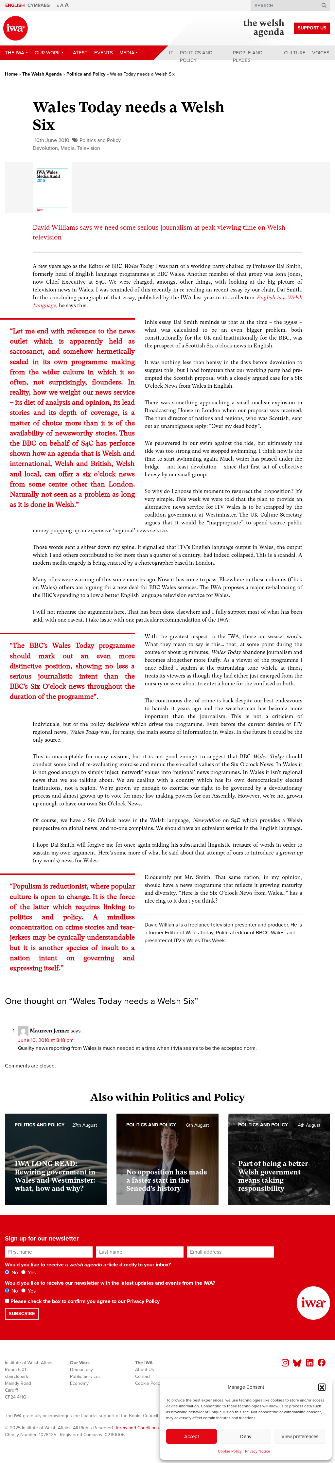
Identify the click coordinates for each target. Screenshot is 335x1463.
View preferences (299, 1436)
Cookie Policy (230, 1451)
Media (68, 148)
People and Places (248, 56)
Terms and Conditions (137, 1428)
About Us (144, 1369)
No (14, 1272)
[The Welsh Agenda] (263, 28)
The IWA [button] (14, 53)
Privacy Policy (143, 1301)
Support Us (312, 28)
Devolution (45, 148)
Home (11, 74)
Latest (79, 53)
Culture (295, 53)
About (165, 53)
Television (88, 148)
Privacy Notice (257, 1451)
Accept (191, 1436)
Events (103, 53)
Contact (142, 1376)
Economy (79, 1383)
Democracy (81, 1369)
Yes (31, 1272)
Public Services (85, 1376)
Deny (245, 1436)
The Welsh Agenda (42, 74)
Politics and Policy (196, 56)
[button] (322, 1387)
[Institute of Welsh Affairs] (15, 28)
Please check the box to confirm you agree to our (84, 1301)
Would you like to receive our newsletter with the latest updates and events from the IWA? (110, 1283)
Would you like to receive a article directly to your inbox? (88, 1264)
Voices (320, 53)
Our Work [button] (47, 53)
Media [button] (126, 53)
